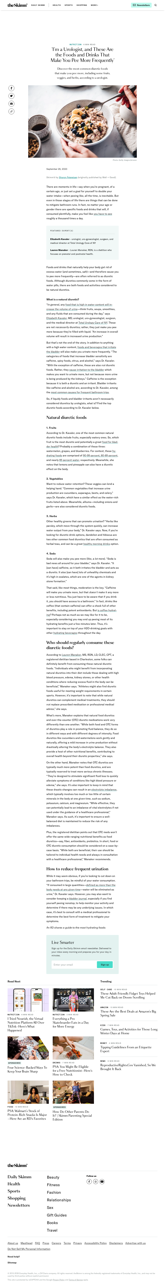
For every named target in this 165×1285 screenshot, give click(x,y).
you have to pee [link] (103, 213)
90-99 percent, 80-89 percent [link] (100, 455)
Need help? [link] (14, 1256)
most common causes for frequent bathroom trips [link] (80, 392)
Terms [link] (67, 1243)
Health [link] (57, 5)
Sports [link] (69, 5)
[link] (17, 5)
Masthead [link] (26, 1243)
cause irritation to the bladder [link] (86, 369)
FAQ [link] (37, 1243)
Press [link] (46, 1243)
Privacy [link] (77, 1243)
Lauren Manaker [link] (71, 654)
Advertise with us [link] (135, 1243)
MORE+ (94, 5)
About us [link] (13, 1243)
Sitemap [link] (12, 1262)
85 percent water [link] (69, 460)
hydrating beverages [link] (65, 632)
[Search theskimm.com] (155, 5)
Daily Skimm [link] (38, 5)
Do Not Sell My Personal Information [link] (29, 1248)
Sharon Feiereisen (68, 177)
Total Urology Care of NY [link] (92, 322)
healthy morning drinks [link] (96, 543)
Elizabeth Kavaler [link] (56, 318)
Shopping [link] (82, 5)
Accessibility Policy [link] (95, 1243)
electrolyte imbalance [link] (103, 789)
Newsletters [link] (19, 1205)
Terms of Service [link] (76, 1280)
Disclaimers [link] (116, 1243)
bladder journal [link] (78, 898)
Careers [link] (56, 1243)
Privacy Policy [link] (59, 1280)
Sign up (105, 964)
